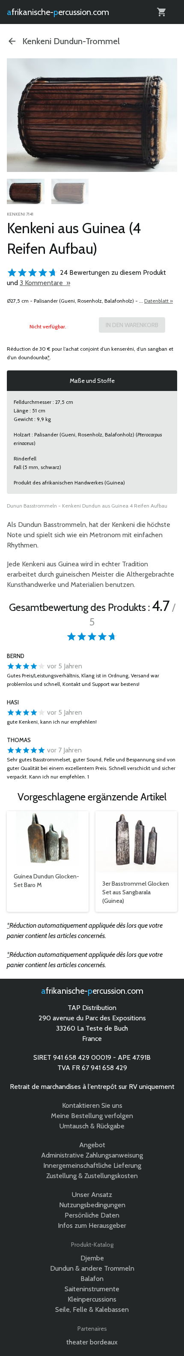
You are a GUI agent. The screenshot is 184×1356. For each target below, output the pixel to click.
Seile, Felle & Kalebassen (92, 1309)
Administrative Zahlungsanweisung (92, 1155)
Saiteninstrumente (92, 1289)
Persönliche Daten (92, 1215)
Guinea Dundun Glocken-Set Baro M (46, 880)
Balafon (92, 1279)
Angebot (92, 1145)
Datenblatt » (158, 301)
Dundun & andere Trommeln (92, 1268)
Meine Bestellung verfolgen (92, 1116)
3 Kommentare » (45, 283)
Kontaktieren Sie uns (92, 1105)
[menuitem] (26, 193)
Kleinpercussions (92, 1299)
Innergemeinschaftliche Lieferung (92, 1165)
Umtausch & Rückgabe (92, 1126)
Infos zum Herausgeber (92, 1225)
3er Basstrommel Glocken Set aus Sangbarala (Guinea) (135, 892)
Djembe (92, 1258)
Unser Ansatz (92, 1195)
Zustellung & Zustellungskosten (92, 1176)
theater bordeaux (92, 1342)
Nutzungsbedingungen (92, 1205)
